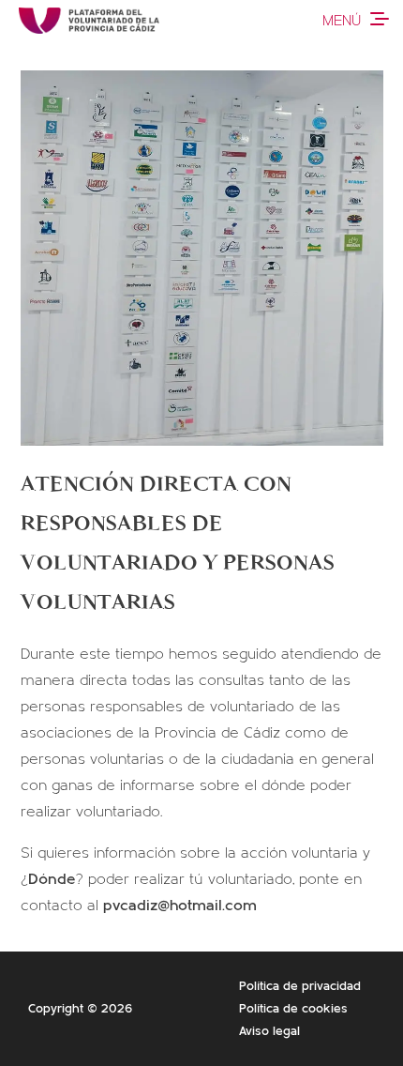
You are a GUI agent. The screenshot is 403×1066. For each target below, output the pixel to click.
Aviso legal (269, 1031)
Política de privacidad (300, 986)
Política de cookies (293, 1008)
